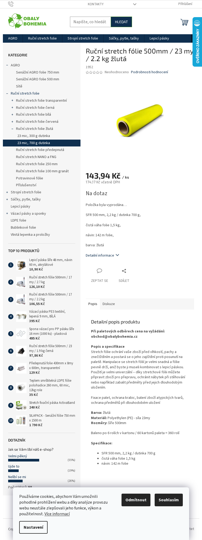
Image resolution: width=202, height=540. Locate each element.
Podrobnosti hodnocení (149, 72)
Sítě (19, 86)
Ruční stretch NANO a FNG (36, 157)
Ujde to (13, 466)
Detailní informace (100, 255)
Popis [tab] (92, 304)
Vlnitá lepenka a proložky (30, 234)
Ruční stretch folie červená (37, 121)
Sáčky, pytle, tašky (26, 199)
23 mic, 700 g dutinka (33, 143)
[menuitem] (13, 38)
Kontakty (96, 4)
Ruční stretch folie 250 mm (37, 164)
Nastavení (33, 527)
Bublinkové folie (23, 227)
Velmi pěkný (17, 456)
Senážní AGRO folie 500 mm (37, 79)
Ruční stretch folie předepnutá (40, 150)
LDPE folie (18, 220)
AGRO (15, 65)
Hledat (121, 21)
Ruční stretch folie (25, 93)
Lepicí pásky (20, 206)
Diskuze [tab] (109, 304)
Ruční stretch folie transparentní (41, 100)
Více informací (57, 514)
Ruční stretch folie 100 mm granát (42, 171)
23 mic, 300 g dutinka (33, 136)
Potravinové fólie (29, 178)
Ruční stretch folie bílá (33, 114)
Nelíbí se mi (17, 477)
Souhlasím (169, 500)
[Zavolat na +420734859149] (16, 4)
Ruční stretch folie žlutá (34, 128)
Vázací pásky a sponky (28, 213)
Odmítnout (136, 500)
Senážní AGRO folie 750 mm (37, 72)
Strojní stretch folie (26, 192)
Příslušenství (26, 185)
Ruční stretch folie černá (35, 107)
